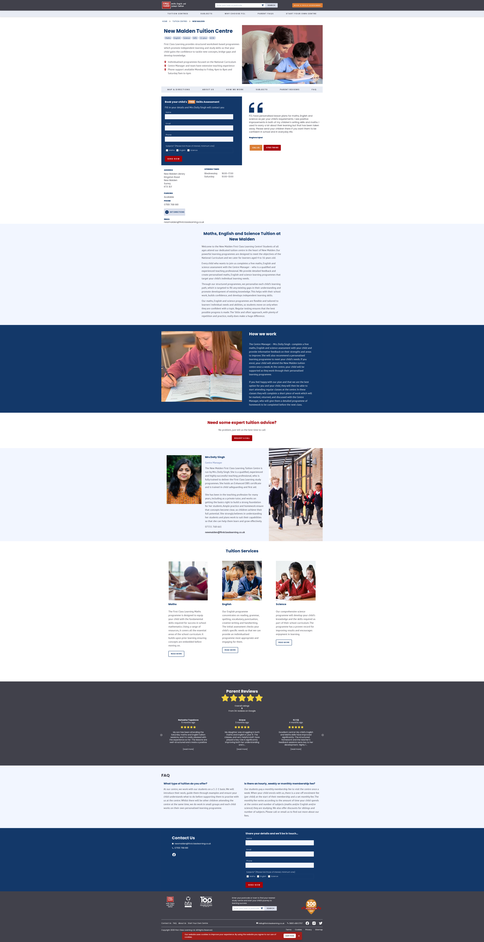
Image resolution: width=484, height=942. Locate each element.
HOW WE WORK (235, 89)
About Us (182, 923)
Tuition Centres (178, 13)
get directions (177, 212)
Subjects (206, 13)
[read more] (188, 749)
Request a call (242, 438)
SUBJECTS (262, 89)
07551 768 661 (272, 147)
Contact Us (166, 923)
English (182, 150)
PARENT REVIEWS (290, 89)
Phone (168, 134)
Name (168, 112)
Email (168, 123)
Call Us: (256, 147)
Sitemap (319, 929)
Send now (173, 159)
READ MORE (176, 653)
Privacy (308, 929)
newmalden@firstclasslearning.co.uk (180, 222)
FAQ (314, 89)
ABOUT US (208, 89)
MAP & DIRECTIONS (178, 89)
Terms (288, 929)
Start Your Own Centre (301, 13)
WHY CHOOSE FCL (235, 13)
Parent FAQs (266, 13)
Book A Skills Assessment (307, 5)
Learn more (289, 936)
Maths (172, 150)
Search (271, 5)
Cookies (298, 929)
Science (194, 150)
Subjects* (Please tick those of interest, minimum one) (190, 146)
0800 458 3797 (296, 923)
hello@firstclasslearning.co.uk (271, 923)
